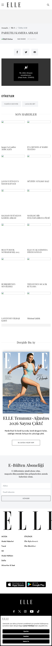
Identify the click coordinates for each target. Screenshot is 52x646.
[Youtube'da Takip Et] (32, 611)
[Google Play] (36, 584)
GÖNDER (26, 498)
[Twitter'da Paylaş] (26, 52)
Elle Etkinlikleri (30, 546)
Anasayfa (4, 28)
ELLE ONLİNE (22, 39)
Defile (3, 560)
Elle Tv (13, 28)
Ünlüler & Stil (22, 28)
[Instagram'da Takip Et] (25, 611)
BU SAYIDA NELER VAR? (26, 442)
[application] (26, 72)
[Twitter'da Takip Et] (19, 611)
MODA (4, 536)
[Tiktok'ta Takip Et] (38, 611)
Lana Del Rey (30, 104)
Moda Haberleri (7, 541)
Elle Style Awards (31, 541)
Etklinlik (28, 536)
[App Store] (16, 584)
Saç (48, 541)
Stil (2, 551)
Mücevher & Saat (8, 565)
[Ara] (48, 4)
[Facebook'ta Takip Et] (13, 611)
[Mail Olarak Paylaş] (34, 52)
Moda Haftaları (7, 555)
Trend (3, 546)
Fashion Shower (11, 104)
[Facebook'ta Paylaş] (17, 52)
